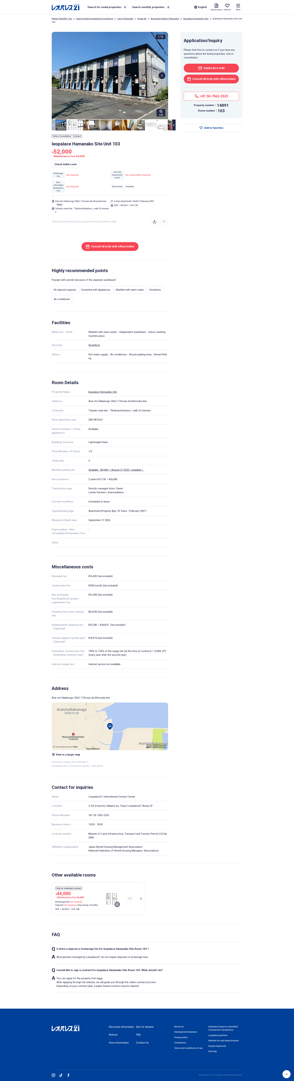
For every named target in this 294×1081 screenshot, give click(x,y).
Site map (212, 1051)
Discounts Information (121, 1026)
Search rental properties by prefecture (94, 18)
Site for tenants (145, 1026)
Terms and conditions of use (188, 1048)
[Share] (154, 222)
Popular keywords (217, 1046)
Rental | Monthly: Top (62, 18)
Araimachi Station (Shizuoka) (165, 18)
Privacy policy (180, 1037)
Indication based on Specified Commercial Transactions (223, 1028)
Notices (113, 1034)
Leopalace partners (217, 1035)
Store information (119, 1042)
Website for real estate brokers (223, 1040)
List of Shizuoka (125, 18)
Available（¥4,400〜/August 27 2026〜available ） (116, 469)
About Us (179, 1026)
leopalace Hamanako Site (195, 18)
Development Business (185, 1032)
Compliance (180, 1042)
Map (59, 204)
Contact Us (142, 1042)
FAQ (138, 1034)
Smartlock (94, 345)
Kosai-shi (141, 18)
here (99, 978)
